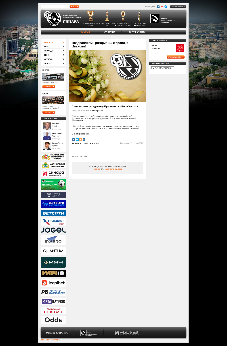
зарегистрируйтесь (113, 169)
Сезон (47, 55)
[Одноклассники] (80, 139)
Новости (48, 42)
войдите (96, 169)
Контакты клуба (177, 7)
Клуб (46, 47)
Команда (48, 51)
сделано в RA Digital (50, 340)
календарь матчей (174, 57)
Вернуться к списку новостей (85, 143)
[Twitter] (77, 139)
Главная (85, 32)
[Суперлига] (53, 204)
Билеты (48, 63)
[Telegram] (165, 6)
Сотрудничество (137, 32)
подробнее (48, 87)
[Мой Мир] (84, 139)
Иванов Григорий (79, 156)
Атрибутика (109, 32)
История (48, 59)
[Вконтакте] (158, 6)
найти (73, 6)
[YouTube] (162, 6)
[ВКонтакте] (73, 139)
